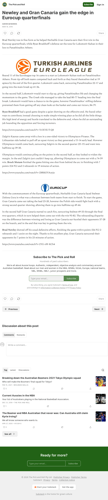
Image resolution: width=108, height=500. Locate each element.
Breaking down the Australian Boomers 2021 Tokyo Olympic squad (41, 378)
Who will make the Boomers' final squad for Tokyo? (27, 381)
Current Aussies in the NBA (18, 395)
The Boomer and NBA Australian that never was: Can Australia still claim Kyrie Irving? (45, 415)
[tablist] (14, 335)
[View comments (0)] (12, 33)
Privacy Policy (75, 287)
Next (97, 309)
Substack (40, 494)
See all (7, 434)
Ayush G (17, 423)
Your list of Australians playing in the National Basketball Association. (35, 399)
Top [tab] (5, 370)
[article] (54, 383)
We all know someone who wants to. (20, 420)
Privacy (46, 480)
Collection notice (67, 480)
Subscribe (88, 4)
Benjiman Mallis (21, 385)
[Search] (103, 370)
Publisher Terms (79, 477)
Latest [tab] (13, 370)
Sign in (100, 4)
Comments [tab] (9, 335)
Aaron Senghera (9, 24)
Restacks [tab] (21, 335)
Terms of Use (67, 285)
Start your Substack (46, 487)
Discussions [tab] (24, 370)
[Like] (5, 33)
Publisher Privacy (61, 477)
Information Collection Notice (53, 287)
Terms (55, 480)
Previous (13, 309)
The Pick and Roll (22, 403)
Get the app (68, 487)
